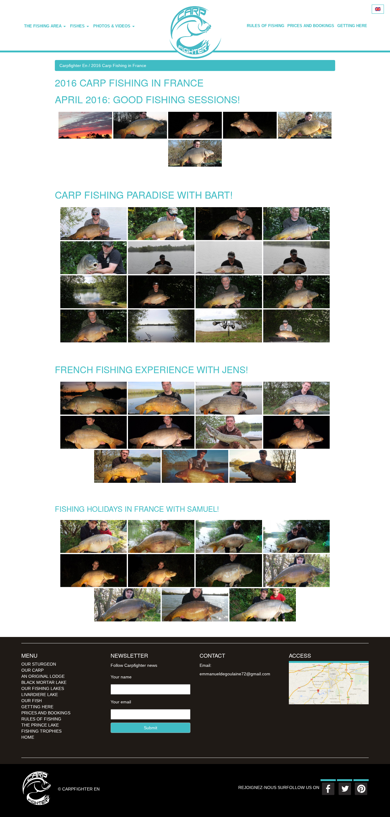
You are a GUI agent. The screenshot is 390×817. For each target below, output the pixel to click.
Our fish (31, 700)
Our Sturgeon (38, 664)
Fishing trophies (41, 731)
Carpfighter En (73, 65)
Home (27, 737)
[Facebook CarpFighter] (328, 787)
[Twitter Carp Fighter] (344, 787)
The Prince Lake (40, 725)
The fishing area (43, 26)
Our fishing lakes (42, 688)
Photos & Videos (112, 26)
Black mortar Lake (43, 682)
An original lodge (43, 676)
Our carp (32, 670)
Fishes (77, 26)
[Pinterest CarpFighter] (361, 787)
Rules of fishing (265, 25)
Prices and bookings (310, 25)
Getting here (352, 25)
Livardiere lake (39, 694)
